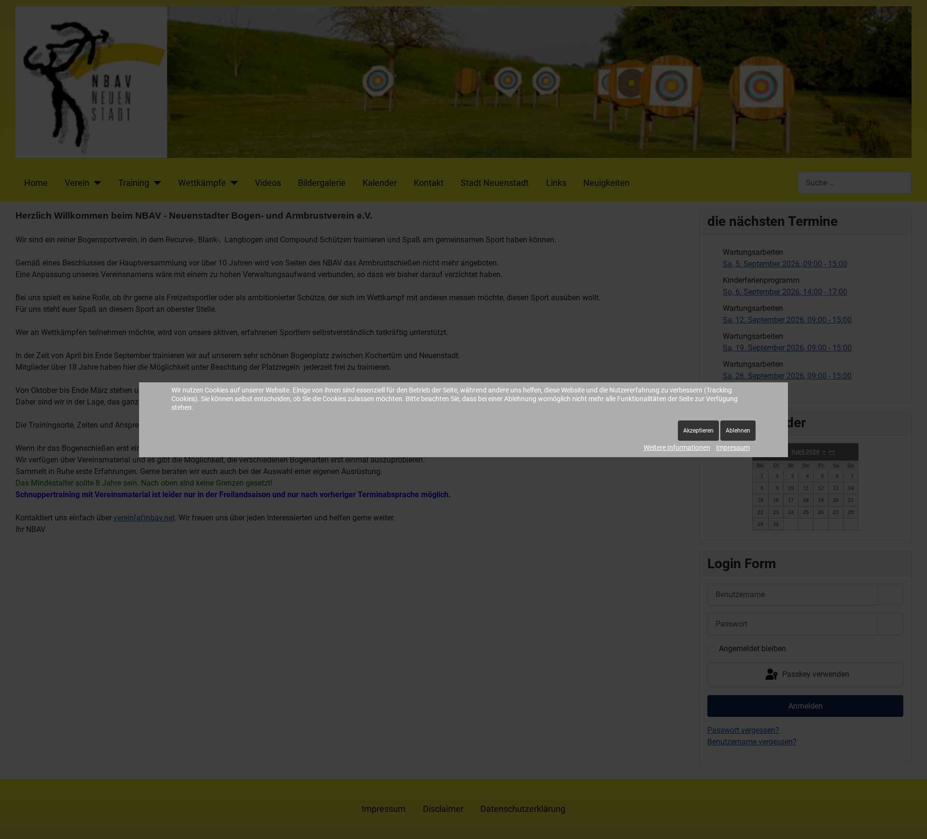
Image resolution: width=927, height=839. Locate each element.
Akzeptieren (698, 430)
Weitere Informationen (677, 447)
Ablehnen (738, 430)
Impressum (733, 447)
